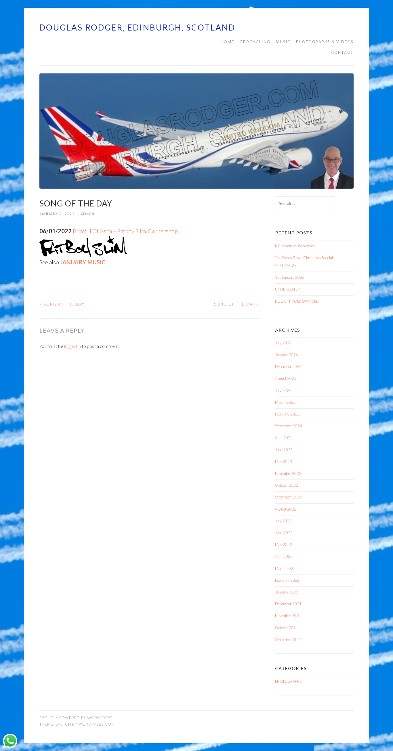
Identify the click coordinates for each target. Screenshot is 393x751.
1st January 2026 (289, 277)
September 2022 (288, 497)
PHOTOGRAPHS (288, 681)
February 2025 (287, 414)
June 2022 (284, 532)
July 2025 (283, 390)
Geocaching (255, 41)
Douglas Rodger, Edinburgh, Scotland (137, 27)
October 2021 (286, 627)
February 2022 (287, 580)
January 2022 (286, 592)
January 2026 (286, 354)
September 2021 (288, 639)
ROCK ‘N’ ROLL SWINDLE (296, 301)
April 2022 (284, 556)
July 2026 (283, 343)
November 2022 (288, 473)
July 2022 (283, 521)
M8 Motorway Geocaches (295, 246)
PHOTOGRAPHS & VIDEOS (325, 41)
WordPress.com (96, 724)
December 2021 (288, 604)
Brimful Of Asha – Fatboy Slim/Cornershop (125, 230)
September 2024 (288, 426)
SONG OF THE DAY (62, 304)
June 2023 (284, 449)
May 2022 (283, 544)
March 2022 (285, 568)
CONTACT (342, 52)
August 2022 (285, 509)
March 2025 (285, 402)
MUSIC (283, 41)
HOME (227, 41)
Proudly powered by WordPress (75, 718)
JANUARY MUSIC (83, 262)
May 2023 (283, 461)
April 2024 (284, 437)
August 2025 (285, 378)
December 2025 (288, 366)
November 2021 (288, 615)
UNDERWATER (287, 289)
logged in (72, 346)
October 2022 (286, 485)
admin (87, 214)
